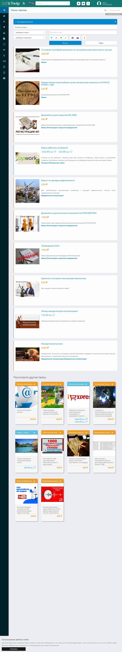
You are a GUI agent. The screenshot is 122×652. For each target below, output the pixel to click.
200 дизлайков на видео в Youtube (30, 481)
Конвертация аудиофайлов (53, 481)
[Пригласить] (23, 3)
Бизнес (44, 62)
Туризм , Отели (22, 432)
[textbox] (56, 32)
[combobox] (29, 32)
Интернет (45, 163)
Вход (104, 3)
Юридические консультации (52, 195)
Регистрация (107, 4)
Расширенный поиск (25, 22)
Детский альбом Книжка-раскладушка (57, 384)
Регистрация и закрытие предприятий (62, 128)
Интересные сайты (57, 163)
